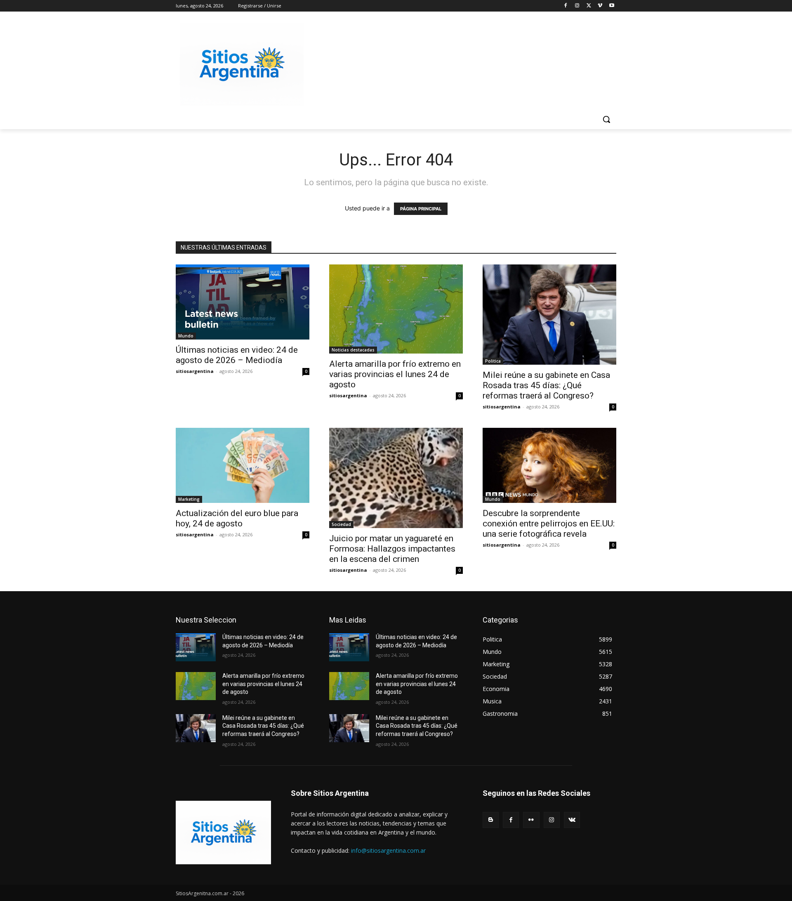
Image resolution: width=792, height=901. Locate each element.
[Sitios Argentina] (242, 64)
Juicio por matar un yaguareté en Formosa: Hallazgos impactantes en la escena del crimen (392, 548)
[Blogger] (491, 820)
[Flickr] (531, 820)
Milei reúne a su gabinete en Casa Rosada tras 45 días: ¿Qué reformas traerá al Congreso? (546, 385)
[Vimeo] (600, 6)
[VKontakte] (572, 820)
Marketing (189, 499)
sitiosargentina (195, 371)
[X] (589, 6)
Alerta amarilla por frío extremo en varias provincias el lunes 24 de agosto (395, 374)
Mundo (185, 336)
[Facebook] (565, 6)
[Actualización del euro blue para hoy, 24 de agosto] (242, 465)
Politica (493, 361)
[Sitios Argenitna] (223, 832)
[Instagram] (577, 6)
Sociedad (341, 524)
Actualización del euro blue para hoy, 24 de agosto (237, 518)
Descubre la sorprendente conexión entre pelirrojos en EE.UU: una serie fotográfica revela (549, 523)
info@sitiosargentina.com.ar (388, 850)
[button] (606, 119)
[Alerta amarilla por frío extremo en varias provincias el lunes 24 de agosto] (396, 309)
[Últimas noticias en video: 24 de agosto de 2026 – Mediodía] (242, 302)
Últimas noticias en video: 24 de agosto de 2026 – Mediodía (237, 355)
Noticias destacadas (353, 350)
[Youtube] (611, 6)
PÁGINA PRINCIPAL (420, 209)
